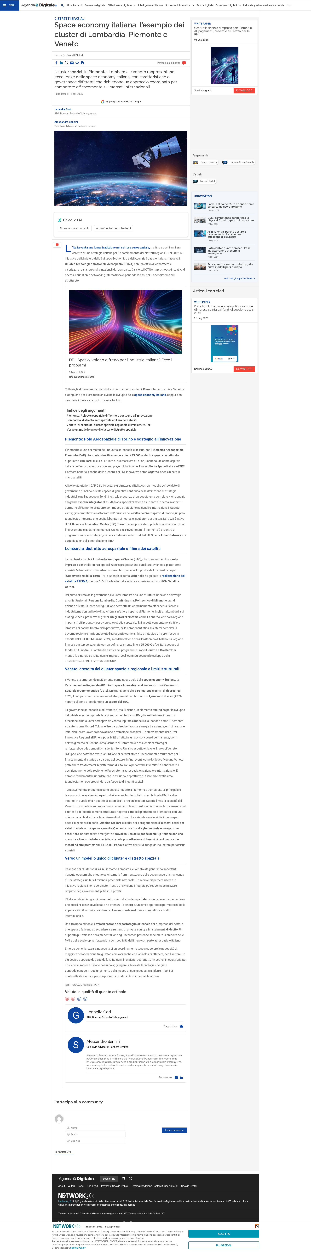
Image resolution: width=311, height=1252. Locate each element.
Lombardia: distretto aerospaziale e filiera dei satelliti (102, 420)
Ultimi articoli (74, 5)
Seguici (107, 1178)
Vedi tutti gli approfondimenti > (239, 278)
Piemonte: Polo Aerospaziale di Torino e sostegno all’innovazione (110, 415)
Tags (81, 1186)
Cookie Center (189, 1186)
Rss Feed (92, 1186)
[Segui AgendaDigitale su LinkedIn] (123, 1178)
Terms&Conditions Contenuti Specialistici (154, 1186)
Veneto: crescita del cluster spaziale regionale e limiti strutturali (108, 425)
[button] (9, 5)
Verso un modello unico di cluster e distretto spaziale (102, 429)
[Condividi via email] (72, 63)
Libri (289, 5)
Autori (71, 1186)
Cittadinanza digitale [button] (120, 5)
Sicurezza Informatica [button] (177, 5)
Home (58, 55)
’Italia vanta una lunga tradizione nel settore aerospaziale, (111, 247)
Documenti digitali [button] (226, 5)
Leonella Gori (62, 109)
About (61, 1186)
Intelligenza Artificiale (150, 5)
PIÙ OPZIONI (223, 1245)
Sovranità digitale (95, 5)
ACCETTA (224, 1234)
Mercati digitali (74, 55)
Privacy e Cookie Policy (114, 1186)
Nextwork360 (65, 1201)
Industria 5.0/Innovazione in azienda (263, 5)
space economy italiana (150, 395)
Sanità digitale (205, 5)
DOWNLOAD (244, 90)
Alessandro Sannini (66, 122)
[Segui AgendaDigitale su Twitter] (130, 1178)
